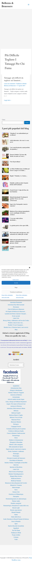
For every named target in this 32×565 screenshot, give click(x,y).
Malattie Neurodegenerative (16, 474)
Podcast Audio (16, 501)
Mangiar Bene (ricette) (16, 476)
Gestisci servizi (16, 279)
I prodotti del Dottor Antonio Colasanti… (16, 314)
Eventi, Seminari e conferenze (16, 451)
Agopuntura (16, 386)
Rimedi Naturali (16, 512)
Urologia (16, 537)
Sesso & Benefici (16, 521)
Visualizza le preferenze (16, 292)
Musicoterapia (16, 487)
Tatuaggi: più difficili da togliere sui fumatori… (13, 79)
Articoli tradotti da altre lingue (16, 399)
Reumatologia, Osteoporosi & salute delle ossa (16, 505)
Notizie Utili (16, 492)
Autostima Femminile (16, 302)
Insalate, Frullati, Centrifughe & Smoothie (16, 462)
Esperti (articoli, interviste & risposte (16, 449)
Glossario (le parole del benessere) (16, 458)
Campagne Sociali (16, 426)
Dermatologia (16, 435)
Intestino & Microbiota (16, 467)
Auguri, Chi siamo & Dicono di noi (16, 404)
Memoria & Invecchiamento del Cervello (16, 483)
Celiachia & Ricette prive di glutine (16, 429)
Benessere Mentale (16, 422)
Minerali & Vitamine (16, 485)
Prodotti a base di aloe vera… (16, 323)
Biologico (16, 424)
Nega (16, 287)
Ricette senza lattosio (16, 510)
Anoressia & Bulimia (16, 395)
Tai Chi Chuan (16, 530)
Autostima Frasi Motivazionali (16, 305)
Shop (16, 329)
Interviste (16, 465)
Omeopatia (16, 496)
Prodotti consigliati (16, 503)
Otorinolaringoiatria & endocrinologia (16, 499)
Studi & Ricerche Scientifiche (16, 526)
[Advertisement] (16, 26)
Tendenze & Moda (21, 83)
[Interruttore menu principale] (28, 4)
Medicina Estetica (16, 478)
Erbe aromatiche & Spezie (16, 447)
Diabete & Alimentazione (16, 440)
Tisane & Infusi (16, 535)
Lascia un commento (9, 83)
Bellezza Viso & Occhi (16, 417)
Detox (16, 438)
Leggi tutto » (7, 100)
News (16, 490)
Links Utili (16, 318)
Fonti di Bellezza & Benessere (16, 309)
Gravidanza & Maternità (16, 460)
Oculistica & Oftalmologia (16, 494)
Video (16, 539)
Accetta (16, 283)
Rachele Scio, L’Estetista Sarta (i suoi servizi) (16, 327)
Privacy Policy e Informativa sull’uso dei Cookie (16, 320)
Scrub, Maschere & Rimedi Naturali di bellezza (16, 519)
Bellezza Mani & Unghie (16, 415)
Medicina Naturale (16, 481)
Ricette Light (16, 508)
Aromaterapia (16, 397)
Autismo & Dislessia (16, 406)
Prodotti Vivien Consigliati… (16, 325)
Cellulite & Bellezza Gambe (16, 431)
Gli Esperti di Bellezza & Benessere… (16, 311)
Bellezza (16, 411)
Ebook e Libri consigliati (16, 444)
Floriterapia (16, 456)
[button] (29, 267)
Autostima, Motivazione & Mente (16, 408)
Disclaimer (16, 307)
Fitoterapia (16, 453)
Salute (16, 514)
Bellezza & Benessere (8, 4)
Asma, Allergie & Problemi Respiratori (16, 402)
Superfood (16, 528)
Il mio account (16, 316)
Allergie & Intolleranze (16, 390)
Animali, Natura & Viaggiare (16, 392)
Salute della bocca (16, 517)
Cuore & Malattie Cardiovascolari (16, 433)
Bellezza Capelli (16, 413)
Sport (16, 524)
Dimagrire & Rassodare (16, 442)
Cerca (3, 119)
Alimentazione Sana (16, 388)
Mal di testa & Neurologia (16, 472)
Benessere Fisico (16, 420)
